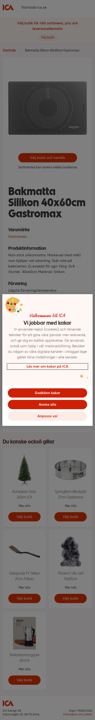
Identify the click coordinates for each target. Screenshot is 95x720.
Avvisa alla (47, 404)
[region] (47, 360)
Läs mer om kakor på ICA (47, 366)
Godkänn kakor (47, 393)
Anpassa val (47, 416)
